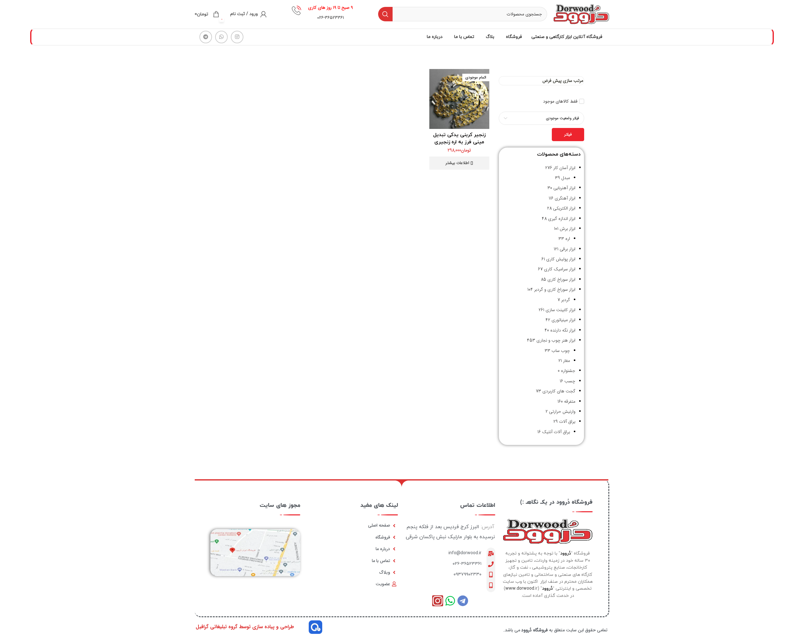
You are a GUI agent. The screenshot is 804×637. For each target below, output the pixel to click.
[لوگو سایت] (581, 13)
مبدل (565, 177)
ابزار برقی (567, 249)
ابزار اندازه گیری (561, 218)
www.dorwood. (520, 589)
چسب (569, 381)
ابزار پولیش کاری (560, 259)
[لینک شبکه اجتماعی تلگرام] (205, 37)
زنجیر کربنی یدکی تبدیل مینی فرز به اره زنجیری (459, 138)
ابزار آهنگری (565, 198)
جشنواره (568, 370)
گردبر (565, 299)
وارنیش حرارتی (562, 411)
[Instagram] (437, 600)
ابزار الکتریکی (564, 208)
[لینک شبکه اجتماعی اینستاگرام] (237, 37)
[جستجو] (385, 14)
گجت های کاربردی (558, 391)
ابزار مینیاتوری (563, 319)
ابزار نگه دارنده (562, 330)
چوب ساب (560, 350)
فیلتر (568, 134)
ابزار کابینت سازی (560, 309)
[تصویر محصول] (459, 99)
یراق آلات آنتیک (556, 431)
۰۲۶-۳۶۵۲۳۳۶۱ (467, 564)
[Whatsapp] (450, 600)
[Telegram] (462, 600)
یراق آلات (567, 421)
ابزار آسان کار (564, 167)
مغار (566, 360)
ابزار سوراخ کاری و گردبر (554, 289)
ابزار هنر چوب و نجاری (555, 340)
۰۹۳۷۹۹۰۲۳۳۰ (467, 574)
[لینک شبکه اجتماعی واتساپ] (221, 37)
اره (567, 238)
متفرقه (569, 401)
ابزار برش (567, 228)
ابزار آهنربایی (564, 187)
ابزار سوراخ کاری (561, 279)
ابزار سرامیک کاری (559, 269)
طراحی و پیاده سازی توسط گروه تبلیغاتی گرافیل (245, 627)
